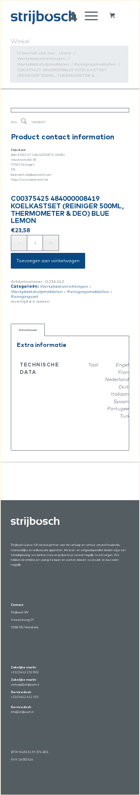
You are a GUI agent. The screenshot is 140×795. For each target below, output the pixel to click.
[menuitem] (69, 16)
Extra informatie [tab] (28, 330)
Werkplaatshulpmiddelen (37, 291)
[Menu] (87, 16)
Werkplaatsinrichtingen (64, 286)
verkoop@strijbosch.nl (25, 684)
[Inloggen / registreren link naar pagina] (69, 16)
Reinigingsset (24, 296)
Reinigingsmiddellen (88, 291)
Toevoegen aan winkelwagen (48, 260)
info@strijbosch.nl (22, 712)
